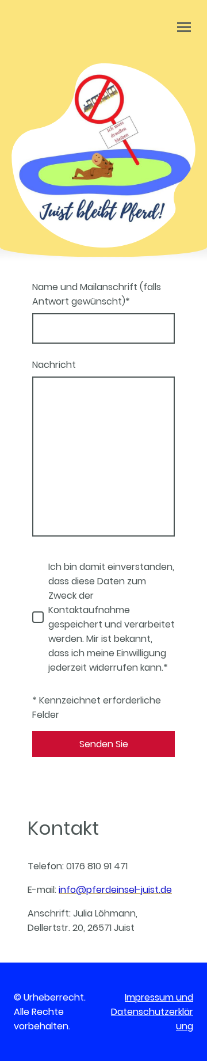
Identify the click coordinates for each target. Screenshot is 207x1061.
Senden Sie (103, 744)
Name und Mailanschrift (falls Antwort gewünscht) (96, 294)
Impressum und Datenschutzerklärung (152, 1012)
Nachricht (54, 364)
